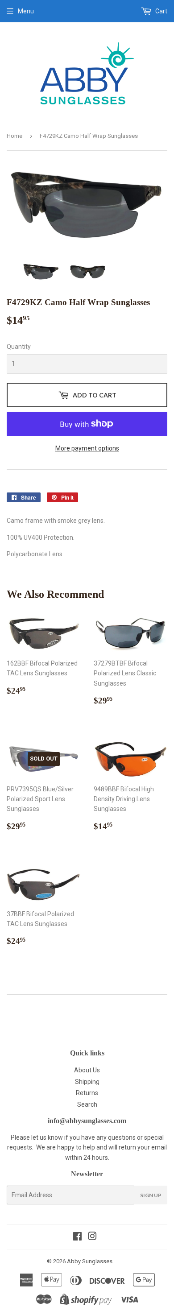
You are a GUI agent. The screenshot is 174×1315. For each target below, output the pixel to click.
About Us (87, 1070)
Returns (87, 1092)
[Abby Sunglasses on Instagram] (92, 1237)
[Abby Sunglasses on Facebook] (77, 1237)
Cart (160, 11)
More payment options (87, 448)
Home (14, 135)
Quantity (19, 346)
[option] (41, 271)
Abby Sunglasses (89, 1261)
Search (87, 1104)
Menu (26, 11)
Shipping (87, 1081)
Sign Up (151, 1195)
